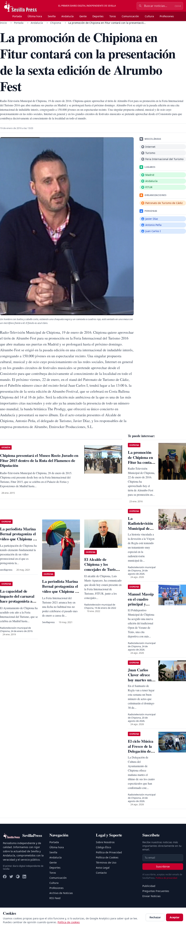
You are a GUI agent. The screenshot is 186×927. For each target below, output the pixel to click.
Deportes (98, 16)
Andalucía (67, 16)
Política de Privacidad (109, 852)
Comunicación (130, 16)
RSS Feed (54, 898)
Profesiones (167, 16)
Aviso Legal (103, 867)
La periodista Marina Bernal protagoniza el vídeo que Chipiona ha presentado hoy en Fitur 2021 (18, 539)
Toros (112, 16)
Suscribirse (163, 866)
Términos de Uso (106, 862)
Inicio (3, 22)
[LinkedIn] (24, 876)
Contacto (101, 872)
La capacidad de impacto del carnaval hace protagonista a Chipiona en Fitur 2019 (17, 601)
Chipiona (55, 22)
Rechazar (155, 917)
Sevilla (52, 16)
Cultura (149, 16)
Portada (17, 16)
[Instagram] (18, 876)
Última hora (35, 16)
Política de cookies (69, 922)
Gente (83, 16)
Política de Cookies (107, 857)
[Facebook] (5, 876)
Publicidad (148, 886)
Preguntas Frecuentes (155, 891)
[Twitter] (11, 876)
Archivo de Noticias (61, 893)
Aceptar (174, 917)
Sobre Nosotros (105, 842)
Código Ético (103, 847)
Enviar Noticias (151, 896)
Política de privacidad (166, 877)
